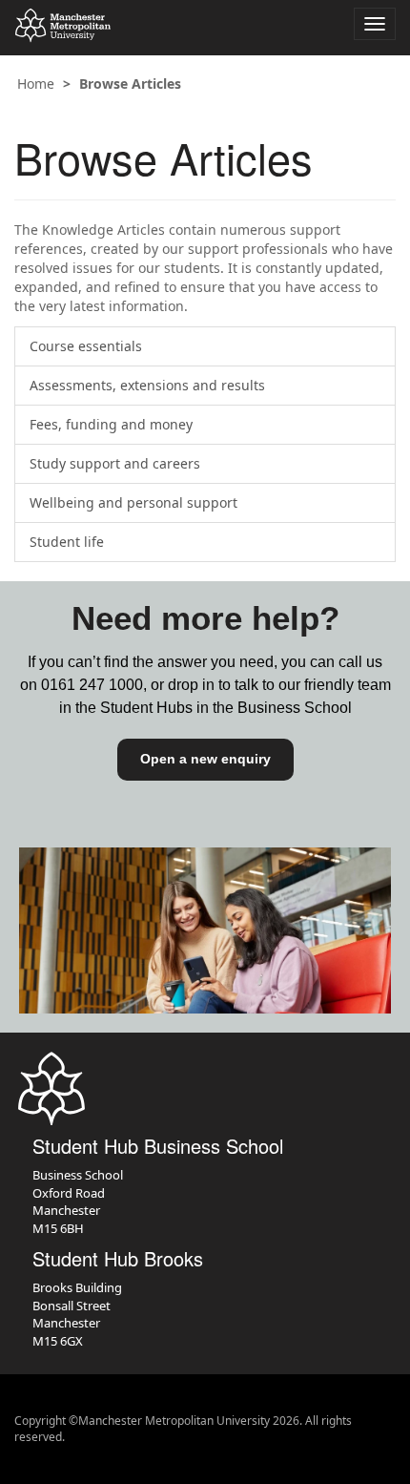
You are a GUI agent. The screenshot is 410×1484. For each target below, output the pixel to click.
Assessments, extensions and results (147, 385)
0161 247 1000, (94, 685)
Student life (67, 542)
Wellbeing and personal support (133, 502)
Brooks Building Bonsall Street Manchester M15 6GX (77, 1314)
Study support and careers (115, 463)
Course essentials (86, 346)
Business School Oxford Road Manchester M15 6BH (77, 1201)
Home (35, 83)
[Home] (63, 26)
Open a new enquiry (205, 758)
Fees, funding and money (111, 424)
